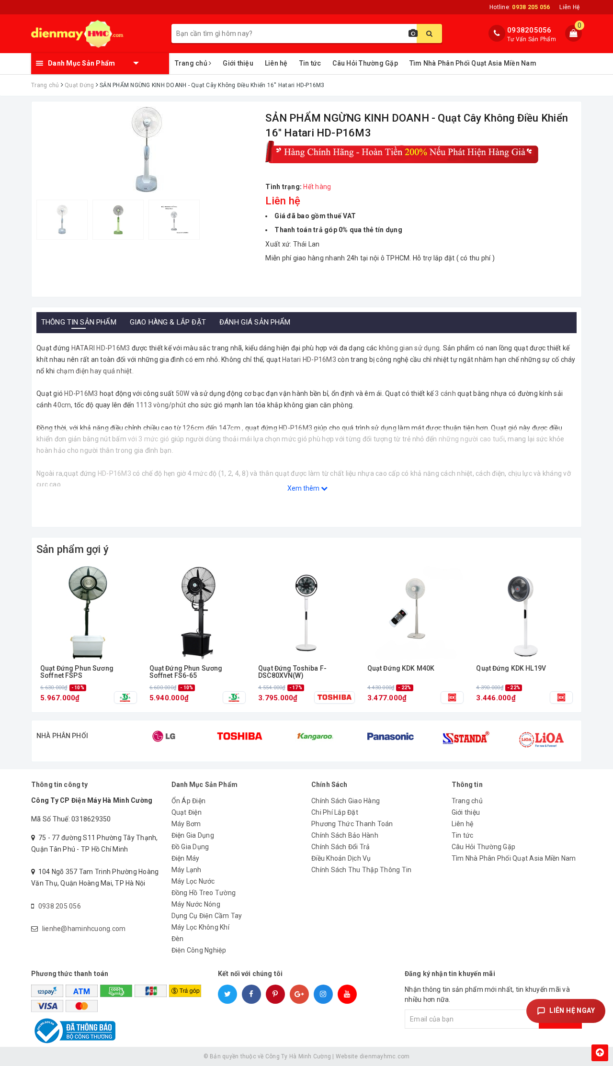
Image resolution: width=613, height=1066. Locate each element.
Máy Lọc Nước (193, 881)
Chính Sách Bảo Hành (344, 835)
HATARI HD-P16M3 (99, 348)
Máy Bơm (186, 824)
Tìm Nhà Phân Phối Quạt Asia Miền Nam (472, 63)
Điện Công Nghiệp (199, 950)
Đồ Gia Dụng (190, 847)
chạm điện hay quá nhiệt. (94, 371)
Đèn (177, 939)
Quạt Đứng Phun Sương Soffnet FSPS (77, 672)
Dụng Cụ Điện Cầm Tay (206, 916)
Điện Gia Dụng (192, 835)
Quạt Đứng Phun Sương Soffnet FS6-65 (186, 672)
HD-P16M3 (81, 393)
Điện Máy (185, 858)
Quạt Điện (186, 812)
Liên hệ (276, 63)
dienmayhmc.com (385, 1056)
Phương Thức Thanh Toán (352, 824)
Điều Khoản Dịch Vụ (341, 858)
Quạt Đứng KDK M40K (401, 668)
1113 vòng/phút (161, 405)
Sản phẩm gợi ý (72, 549)
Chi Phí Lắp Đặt (334, 812)
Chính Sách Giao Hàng (345, 801)
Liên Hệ (569, 7)
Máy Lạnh (186, 870)
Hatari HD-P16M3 (309, 359)
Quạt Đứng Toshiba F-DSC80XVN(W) (292, 672)
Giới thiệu (238, 63)
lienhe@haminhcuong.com (84, 928)
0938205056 (529, 30)
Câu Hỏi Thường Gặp (365, 63)
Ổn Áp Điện (188, 801)
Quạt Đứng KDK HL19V (511, 668)
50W (183, 393)
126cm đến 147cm (210, 428)
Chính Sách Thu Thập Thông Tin (361, 870)
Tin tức (310, 63)
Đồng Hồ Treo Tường (203, 893)
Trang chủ (192, 63)
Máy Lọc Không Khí (200, 927)
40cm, (62, 405)
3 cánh (445, 393)
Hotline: (519, 7)
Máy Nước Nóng (195, 904)
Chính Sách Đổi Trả (340, 847)
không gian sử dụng (408, 348)
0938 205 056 (59, 906)
